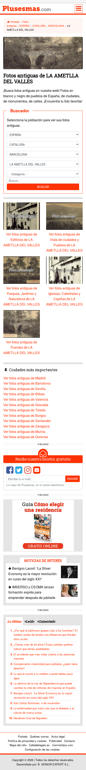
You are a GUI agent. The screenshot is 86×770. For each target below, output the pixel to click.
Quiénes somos (39, 736)
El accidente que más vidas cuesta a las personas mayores (44, 656)
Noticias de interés (43, 560)
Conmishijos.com (62, 745)
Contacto (69, 741)
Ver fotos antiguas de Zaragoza (26, 426)
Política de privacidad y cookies (27, 741)
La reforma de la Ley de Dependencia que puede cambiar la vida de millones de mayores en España (44, 685)
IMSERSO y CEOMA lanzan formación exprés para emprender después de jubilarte (31, 592)
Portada (14, 21)
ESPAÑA (24, 25)
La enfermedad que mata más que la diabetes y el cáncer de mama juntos (44, 710)
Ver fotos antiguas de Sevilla (24, 388)
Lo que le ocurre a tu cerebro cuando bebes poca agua (43, 676)
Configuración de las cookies (42, 749)
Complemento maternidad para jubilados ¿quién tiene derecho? (45, 666)
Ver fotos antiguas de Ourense (25, 436)
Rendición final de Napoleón (30, 718)
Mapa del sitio (18, 745)
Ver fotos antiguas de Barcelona (27, 383)
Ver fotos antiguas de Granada (25, 404)
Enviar (72, 479)
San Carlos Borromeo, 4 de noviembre (37, 703)
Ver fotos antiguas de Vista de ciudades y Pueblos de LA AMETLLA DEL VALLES (64, 242)
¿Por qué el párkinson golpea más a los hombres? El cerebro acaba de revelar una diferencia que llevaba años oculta (45, 634)
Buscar (43, 187)
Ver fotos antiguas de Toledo (24, 410)
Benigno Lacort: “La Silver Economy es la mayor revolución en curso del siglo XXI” (32, 573)
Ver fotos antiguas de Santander (27, 420)
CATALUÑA (39, 25)
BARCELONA (56, 25)
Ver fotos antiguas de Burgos (24, 415)
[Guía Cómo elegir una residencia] (43, 525)
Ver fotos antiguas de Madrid (24, 378)
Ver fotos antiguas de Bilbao (24, 393)
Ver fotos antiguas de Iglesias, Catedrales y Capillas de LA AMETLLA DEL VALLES (64, 296)
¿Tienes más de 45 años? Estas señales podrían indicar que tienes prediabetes (43, 646)
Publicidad (55, 741)
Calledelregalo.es (39, 745)
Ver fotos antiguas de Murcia (24, 431)
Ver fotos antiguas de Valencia (25, 399)
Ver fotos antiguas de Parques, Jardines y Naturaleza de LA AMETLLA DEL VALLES (21, 296)
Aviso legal (58, 736)
